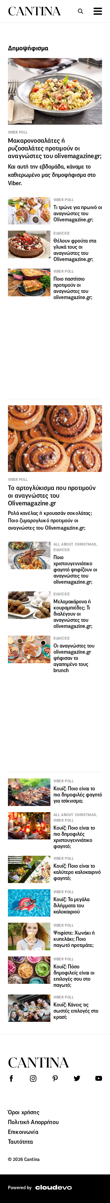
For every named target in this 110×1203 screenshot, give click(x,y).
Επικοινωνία (23, 1131)
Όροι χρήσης (23, 1112)
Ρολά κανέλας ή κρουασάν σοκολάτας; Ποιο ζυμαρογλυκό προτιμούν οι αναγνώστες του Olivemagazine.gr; (50, 520)
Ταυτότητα (20, 1141)
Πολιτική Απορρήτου (33, 1122)
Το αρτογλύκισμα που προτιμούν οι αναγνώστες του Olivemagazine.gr (52, 495)
